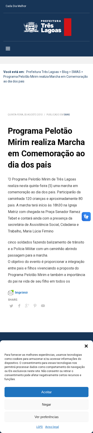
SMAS (67, 114)
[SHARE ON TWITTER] (11, 306)
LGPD (39, 426)
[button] (86, 346)
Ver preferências (47, 417)
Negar (46, 404)
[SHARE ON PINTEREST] (35, 305)
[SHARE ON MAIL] (43, 305)
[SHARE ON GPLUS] (27, 305)
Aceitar (46, 392)
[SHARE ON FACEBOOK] (19, 305)
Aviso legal (52, 426)
